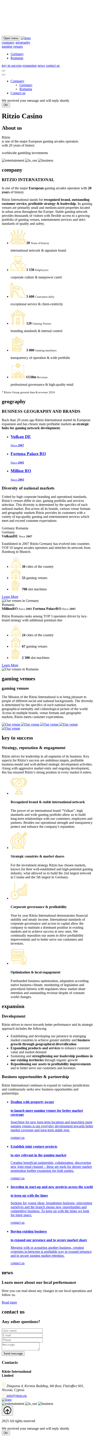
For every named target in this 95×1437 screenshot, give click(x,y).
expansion (30, 65)
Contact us (18, 93)
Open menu (11, 38)
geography (22, 42)
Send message (13, 1353)
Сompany (17, 81)
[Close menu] (3, 74)
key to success (12, 65)
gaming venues (12, 46)
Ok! (6, 105)
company (8, 42)
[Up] (7, 1410)
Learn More (10, 597)
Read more (9, 1302)
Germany (17, 54)
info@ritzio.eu (16, 1396)
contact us (53, 65)
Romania (17, 58)
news (41, 65)
